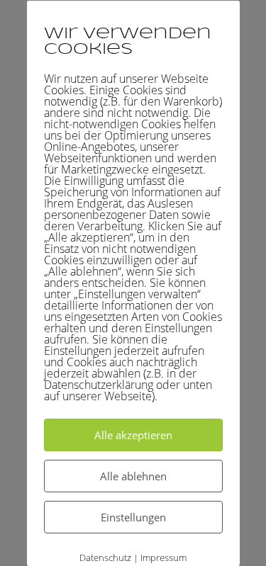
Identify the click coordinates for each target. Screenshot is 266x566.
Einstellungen (133, 516)
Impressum (163, 556)
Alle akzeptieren (133, 434)
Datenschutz (105, 556)
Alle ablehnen (133, 475)
